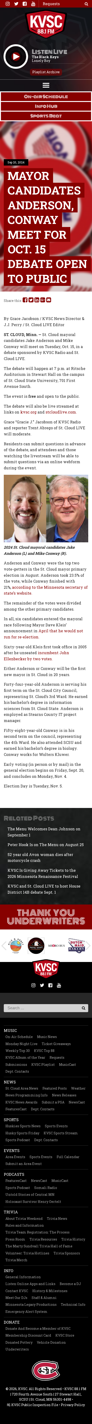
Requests (57, 1057)
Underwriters (17, 1349)
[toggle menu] (46, 85)
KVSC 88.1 (46, 24)
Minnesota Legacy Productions (31, 1304)
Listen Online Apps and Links (30, 1284)
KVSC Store (64, 1335)
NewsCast (77, 1102)
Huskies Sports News (23, 1126)
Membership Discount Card (28, 1335)
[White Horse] (36, 945)
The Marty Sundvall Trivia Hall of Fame (38, 1246)
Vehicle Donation (51, 1342)
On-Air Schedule (19, 1037)
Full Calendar (68, 1157)
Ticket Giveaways (56, 1044)
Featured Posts (54, 1088)
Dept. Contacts (17, 1071)
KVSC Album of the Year (25, 1057)
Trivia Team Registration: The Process (37, 1232)
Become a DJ (70, 1284)
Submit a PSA (53, 1102)
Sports (11, 1119)
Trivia (11, 1211)
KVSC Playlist (43, 1064)
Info (8, 1270)
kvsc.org (28, 412)
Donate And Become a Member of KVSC (38, 1328)
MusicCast (67, 1064)
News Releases (64, 1095)
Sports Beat (46, 116)
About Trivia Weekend (24, 1218)
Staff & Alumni (44, 1297)
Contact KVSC (16, 1291)
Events (12, 1150)
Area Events (15, 1157)
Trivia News (57, 1218)
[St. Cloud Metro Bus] (56, 945)
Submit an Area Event (23, 1163)
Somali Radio (45, 1187)
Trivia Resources (43, 1239)
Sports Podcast (17, 1140)
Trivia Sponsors (67, 1253)
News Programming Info (26, 1095)
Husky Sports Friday (22, 1133)
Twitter (16, 4)
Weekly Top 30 (17, 1050)
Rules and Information (24, 1225)
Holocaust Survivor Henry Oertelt (33, 1201)
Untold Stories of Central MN (29, 1194)
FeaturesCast (16, 1109)
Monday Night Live (21, 1044)
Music (10, 1030)
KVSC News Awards (21, 1102)
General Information (23, 1277)
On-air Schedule (46, 96)
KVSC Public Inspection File (34, 1405)
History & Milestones (49, 1291)
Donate (12, 1322)
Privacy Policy (73, 1405)
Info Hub (46, 106)
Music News (47, 1037)
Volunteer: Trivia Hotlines (27, 1253)
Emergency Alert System (26, 1311)
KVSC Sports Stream (61, 1133)
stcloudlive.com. (61, 412)
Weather (78, 1088)
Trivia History (73, 1239)
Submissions (16, 1064)
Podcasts (14, 1174)
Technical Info (73, 1304)
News (10, 1081)
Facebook (24, 4)
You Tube (33, 4)
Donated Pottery (19, 1342)
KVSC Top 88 (44, 1050)
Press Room (15, 1239)
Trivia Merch (16, 1260)
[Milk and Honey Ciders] (16, 945)
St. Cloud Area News (21, 1088)
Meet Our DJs (16, 1297)
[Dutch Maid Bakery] (77, 945)
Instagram (7, 4)
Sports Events (56, 1126)
